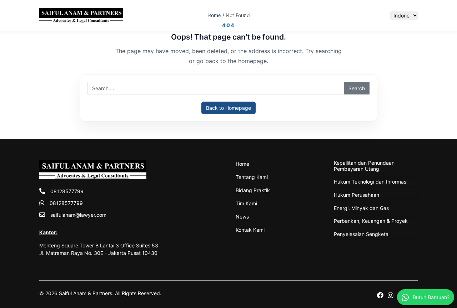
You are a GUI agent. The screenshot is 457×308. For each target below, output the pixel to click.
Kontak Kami (349, 15)
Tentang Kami (191, 15)
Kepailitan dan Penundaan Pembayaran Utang (364, 166)
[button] (377, 15)
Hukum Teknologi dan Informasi (370, 182)
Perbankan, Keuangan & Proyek (371, 221)
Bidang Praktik (240, 15)
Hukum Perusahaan (356, 195)
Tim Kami (283, 15)
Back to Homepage (228, 108)
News (314, 15)
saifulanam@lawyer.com (78, 215)
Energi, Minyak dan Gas (361, 208)
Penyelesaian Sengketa (361, 234)
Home (153, 15)
